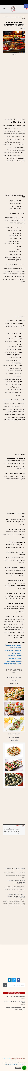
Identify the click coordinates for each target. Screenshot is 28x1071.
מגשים (23, 17)
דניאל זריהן (14, 1058)
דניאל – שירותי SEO (21, 1058)
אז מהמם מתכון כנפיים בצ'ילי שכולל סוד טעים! (16, 881)
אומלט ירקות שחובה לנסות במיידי (14, 868)
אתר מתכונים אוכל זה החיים (17, 1064)
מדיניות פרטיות (8, 1064)
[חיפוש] (5, 985)
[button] (26, 6)
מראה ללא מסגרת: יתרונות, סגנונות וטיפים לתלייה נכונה (16, 895)
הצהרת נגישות (23, 1062)
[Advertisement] (14, 71)
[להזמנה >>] (24, 1068)
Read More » (22, 998)
